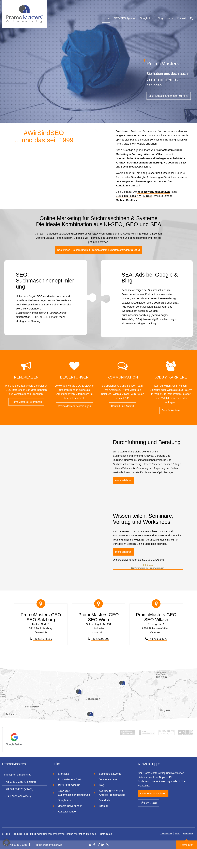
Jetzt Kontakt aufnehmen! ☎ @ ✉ (168, 95)
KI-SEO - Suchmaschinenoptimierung (139, 162)
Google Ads (146, 18)
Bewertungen (144, 181)
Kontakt (181, 18)
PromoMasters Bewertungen (74, 406)
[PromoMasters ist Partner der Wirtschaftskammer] (186, 732)
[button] (6, 842)
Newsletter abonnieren (153, 793)
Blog (160, 18)
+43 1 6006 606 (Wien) (17, 796)
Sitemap (103, 806)
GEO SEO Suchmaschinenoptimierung (74, 792)
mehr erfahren (123, 480)
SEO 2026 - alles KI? (128, 196)
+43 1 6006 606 (100, 638)
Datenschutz (166, 833)
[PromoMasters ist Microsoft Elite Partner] (127, 732)
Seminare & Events (110, 773)
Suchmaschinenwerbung (160, 298)
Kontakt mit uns (125, 185)
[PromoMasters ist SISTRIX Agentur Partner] (146, 732)
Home (106, 18)
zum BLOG (150, 802)
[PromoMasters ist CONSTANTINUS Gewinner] (166, 732)
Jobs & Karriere (171, 410)
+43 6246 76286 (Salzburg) (20, 781)
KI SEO (147, 196)
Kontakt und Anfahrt (122, 406)
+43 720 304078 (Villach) (18, 789)
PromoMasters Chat (69, 779)
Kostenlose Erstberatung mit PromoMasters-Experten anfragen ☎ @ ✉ (98, 250)
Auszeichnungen (67, 811)
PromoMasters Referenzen (26, 401)
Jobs (170, 18)
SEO (39, 296)
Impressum (188, 833)
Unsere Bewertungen (70, 806)
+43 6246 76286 (42, 638)
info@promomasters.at (17, 774)
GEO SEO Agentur (125, 18)
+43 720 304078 (157, 638)
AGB (177, 833)
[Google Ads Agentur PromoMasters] (14, 739)
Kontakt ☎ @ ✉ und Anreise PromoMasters (112, 792)
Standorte (104, 800)
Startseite (63, 773)
